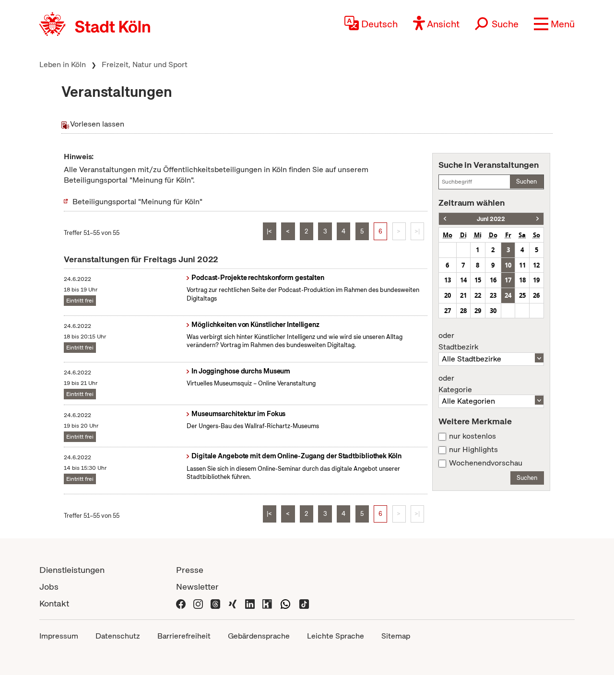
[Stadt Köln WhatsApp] (285, 603)
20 (447, 295)
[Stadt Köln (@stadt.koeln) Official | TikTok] (304, 603)
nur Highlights (473, 450)
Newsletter (197, 586)
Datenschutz (117, 636)
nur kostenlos (472, 436)
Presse (189, 569)
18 (522, 280)
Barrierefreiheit (184, 636)
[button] (554, 24)
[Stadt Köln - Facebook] (181, 603)
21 (463, 295)
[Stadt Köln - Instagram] (198, 603)
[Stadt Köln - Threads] (215, 603)
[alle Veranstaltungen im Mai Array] (445, 219)
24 (508, 295)
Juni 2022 (491, 219)
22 (477, 295)
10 (508, 265)
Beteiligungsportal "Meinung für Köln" (137, 202)
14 (463, 280)
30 (493, 310)
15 (477, 280)
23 (493, 295)
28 (463, 310)
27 (447, 310)
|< (269, 231)
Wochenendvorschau (485, 463)
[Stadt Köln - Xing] (232, 603)
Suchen (526, 181)
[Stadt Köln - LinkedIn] (250, 603)
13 (447, 280)
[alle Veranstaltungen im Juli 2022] (537, 219)
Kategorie (455, 384)
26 (536, 295)
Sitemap (395, 636)
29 (477, 310)
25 (522, 295)
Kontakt (54, 603)
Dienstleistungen (72, 569)
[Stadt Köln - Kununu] (267, 603)
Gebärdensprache (259, 636)
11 (522, 265)
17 (508, 280)
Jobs (49, 586)
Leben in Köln (62, 64)
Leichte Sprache (335, 636)
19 (536, 280)
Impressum (58, 636)
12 (536, 265)
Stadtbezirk (458, 341)
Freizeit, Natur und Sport (145, 64)
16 (493, 280)
